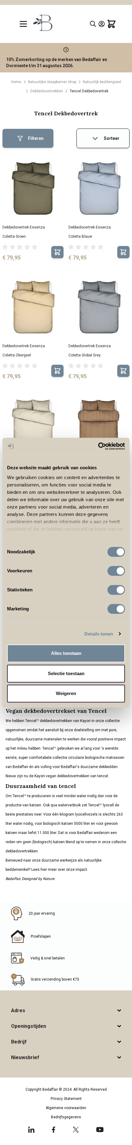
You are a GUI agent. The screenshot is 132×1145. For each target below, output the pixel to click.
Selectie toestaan (66, 673)
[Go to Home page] (42, 22)
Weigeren (66, 693)
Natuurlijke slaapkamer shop (52, 82)
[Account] (101, 24)
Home (16, 82)
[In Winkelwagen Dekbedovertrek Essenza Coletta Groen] (57, 252)
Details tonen (98, 633)
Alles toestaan (66, 653)
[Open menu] (23, 24)
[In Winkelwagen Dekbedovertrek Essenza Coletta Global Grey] (123, 371)
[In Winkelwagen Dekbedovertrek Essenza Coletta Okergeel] (57, 371)
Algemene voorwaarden (66, 1108)
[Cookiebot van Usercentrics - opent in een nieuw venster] (98, 446)
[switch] (116, 571)
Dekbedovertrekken (46, 91)
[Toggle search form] (93, 24)
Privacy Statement (66, 1099)
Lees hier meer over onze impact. (59, 869)
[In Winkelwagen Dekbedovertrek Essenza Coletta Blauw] (123, 252)
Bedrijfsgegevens (66, 1117)
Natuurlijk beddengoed (102, 82)
